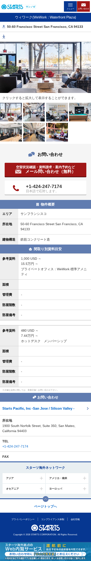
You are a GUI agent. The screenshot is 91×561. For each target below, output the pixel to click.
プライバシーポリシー (22, 519)
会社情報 (75, 519)
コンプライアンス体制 (52, 519)
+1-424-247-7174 (44, 186)
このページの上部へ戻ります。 (46, 499)
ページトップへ (45, 506)
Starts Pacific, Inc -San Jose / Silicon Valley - (38, 408)
